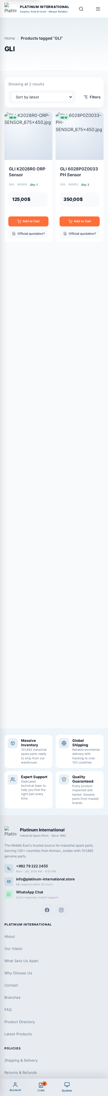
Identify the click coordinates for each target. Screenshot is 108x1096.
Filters (95, 97)
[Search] (81, 8)
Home (9, 38)
